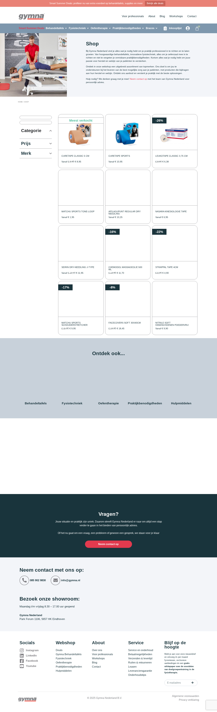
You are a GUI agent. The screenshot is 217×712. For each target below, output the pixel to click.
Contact (192, 16)
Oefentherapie (64, 662)
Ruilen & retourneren (140, 662)
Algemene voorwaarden (185, 696)
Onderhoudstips (137, 675)
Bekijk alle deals (155, 3)
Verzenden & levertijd (140, 658)
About (151, 16)
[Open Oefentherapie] (109, 28)
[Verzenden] (192, 682)
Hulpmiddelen (64, 670)
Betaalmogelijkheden (140, 654)
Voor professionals (133, 16)
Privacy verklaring (189, 700)
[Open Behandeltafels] (66, 28)
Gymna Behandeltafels (68, 654)
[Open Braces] (156, 28)
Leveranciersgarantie (140, 670)
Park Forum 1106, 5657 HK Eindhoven (42, 619)
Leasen (132, 666)
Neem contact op (138, 79)
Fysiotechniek (63, 658)
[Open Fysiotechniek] (88, 28)
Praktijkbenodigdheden (69, 666)
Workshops (176, 16)
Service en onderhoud (140, 650)
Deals (59, 650)
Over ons (97, 650)
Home (20, 102)
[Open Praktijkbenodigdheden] (143, 28)
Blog (162, 16)
